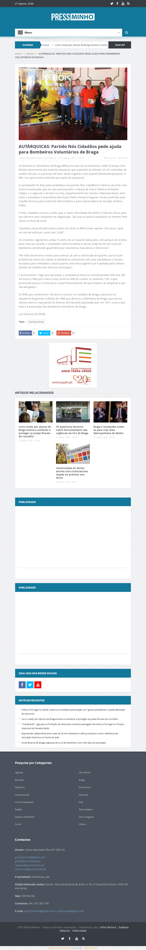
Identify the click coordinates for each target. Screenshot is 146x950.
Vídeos (82, 824)
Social (18, 824)
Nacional (83, 794)
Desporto (20, 787)
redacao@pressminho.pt (29, 865)
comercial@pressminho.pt (30, 869)
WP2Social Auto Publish (60, 948)
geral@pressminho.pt (28, 861)
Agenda (19, 772)
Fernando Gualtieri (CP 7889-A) (40, 158)
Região (18, 809)
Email (124, 158)
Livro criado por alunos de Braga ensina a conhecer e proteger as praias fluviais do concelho (82, 44)
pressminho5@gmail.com (30, 857)
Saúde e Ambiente (24, 816)
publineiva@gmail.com (70, 911)
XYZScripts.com (90, 948)
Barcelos (19, 780)
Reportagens (85, 809)
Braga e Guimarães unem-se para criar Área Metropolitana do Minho (109, 430)
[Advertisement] (73, 543)
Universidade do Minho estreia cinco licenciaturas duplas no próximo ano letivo (72, 473)
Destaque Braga (36, 322)
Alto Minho (85, 772)
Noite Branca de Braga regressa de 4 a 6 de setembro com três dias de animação (64, 742)
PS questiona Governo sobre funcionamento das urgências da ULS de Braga (72, 430)
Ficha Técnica (108, 927)
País (81, 802)
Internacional (22, 794)
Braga (82, 780)
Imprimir (111, 158)
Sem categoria (86, 816)
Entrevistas (85, 787)
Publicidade (79, 930)
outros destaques (24, 802)
